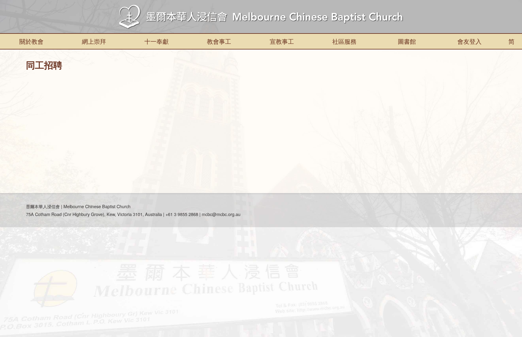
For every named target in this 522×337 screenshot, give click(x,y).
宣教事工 (282, 41)
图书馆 (407, 41)
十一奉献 (156, 41)
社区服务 (344, 41)
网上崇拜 (94, 41)
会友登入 (469, 41)
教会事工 (219, 41)
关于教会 (31, 41)
